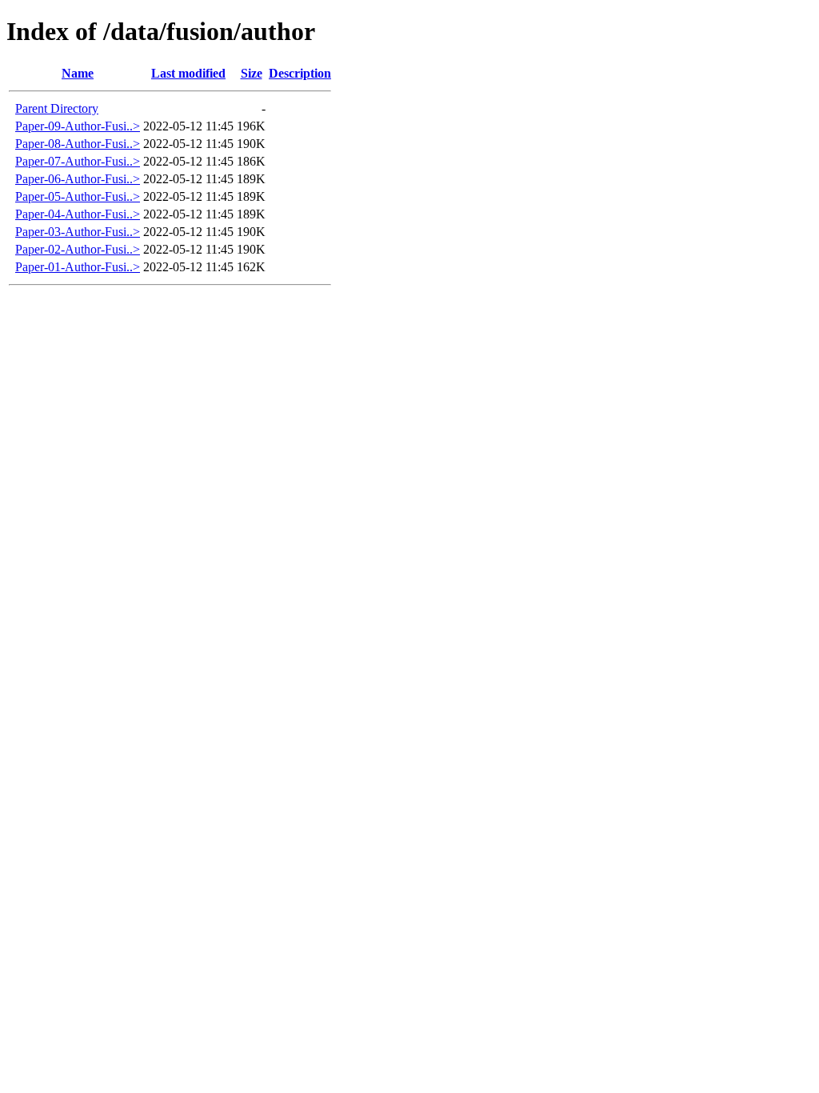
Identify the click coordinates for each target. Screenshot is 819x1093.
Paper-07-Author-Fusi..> (77, 161)
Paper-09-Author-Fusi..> (77, 126)
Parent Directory (56, 108)
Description (300, 73)
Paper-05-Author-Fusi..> (77, 196)
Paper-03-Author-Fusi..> (77, 231)
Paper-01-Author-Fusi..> (77, 267)
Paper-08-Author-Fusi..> (77, 143)
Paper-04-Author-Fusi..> (77, 214)
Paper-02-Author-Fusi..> (77, 249)
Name (78, 73)
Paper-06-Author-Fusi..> (77, 179)
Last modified (188, 73)
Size (251, 73)
